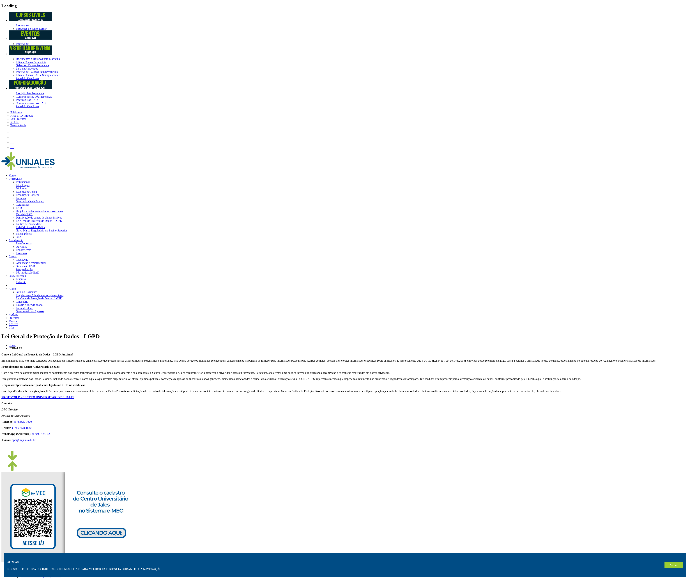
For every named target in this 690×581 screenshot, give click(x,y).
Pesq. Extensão (17, 275)
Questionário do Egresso (30, 311)
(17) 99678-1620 (21, 427)
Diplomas (21, 188)
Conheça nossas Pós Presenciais (34, 96)
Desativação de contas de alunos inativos (39, 217)
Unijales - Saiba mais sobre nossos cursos (39, 211)
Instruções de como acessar (31, 28)
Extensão (21, 282)
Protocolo (21, 253)
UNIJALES (15, 178)
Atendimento (16, 240)
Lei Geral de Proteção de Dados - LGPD (39, 220)
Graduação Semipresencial (31, 262)
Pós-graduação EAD (27, 272)
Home (12, 175)
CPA (18, 236)
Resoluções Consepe (27, 194)
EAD (19, 207)
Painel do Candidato (27, 78)
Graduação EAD (25, 266)
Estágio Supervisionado (29, 304)
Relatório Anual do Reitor (30, 227)
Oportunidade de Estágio (30, 201)
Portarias (21, 198)
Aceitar (673, 565)
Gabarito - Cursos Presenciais (32, 65)
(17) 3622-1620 (23, 421)
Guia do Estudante (26, 291)
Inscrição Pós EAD (27, 99)
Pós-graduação (24, 269)
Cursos (13, 256)
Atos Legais (22, 185)
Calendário (22, 301)
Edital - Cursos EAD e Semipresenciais (38, 75)
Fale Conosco (23, 243)
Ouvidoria (21, 246)
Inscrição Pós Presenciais (30, 93)
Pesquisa (21, 279)
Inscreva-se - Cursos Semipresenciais (37, 71)
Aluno (12, 288)
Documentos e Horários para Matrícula (38, 58)
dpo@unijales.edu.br (23, 440)
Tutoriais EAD (24, 214)
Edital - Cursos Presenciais (31, 62)
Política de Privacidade (29, 224)
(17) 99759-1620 (41, 433)
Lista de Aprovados (27, 68)
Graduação (22, 259)
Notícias (13, 314)
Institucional (23, 181)
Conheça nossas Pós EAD (31, 103)
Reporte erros (23, 249)
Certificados (22, 204)
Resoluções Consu (26, 191)
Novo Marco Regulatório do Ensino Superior (41, 230)
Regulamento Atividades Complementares (39, 295)
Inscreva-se (22, 25)
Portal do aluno (24, 308)
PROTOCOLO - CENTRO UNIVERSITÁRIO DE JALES (37, 397)
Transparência (24, 233)
